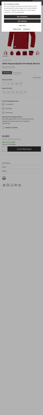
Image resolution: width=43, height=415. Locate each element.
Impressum (26, 29)
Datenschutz (17, 29)
